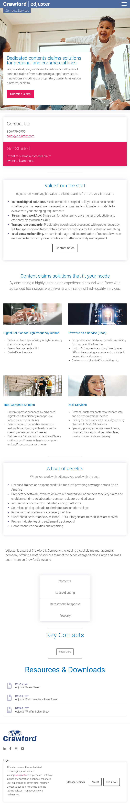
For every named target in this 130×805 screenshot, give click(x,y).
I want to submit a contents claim (29, 156)
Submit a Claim (22, 94)
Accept (95, 782)
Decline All (111, 782)
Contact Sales (65, 248)
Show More (65, 651)
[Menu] (124, 4)
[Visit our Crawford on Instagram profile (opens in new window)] (16, 748)
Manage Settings (76, 782)
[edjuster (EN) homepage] (38, 4)
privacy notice (20, 775)
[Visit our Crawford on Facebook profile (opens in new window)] (10, 748)
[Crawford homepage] (65, 735)
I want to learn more (20, 160)
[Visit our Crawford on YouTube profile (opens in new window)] (22, 748)
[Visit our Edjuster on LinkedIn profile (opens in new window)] (4, 748)
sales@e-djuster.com (20, 136)
